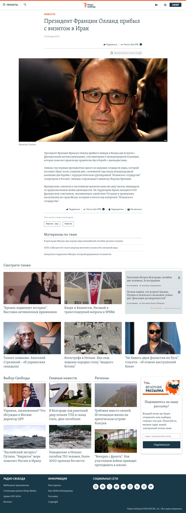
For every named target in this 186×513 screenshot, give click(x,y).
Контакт (7, 502)
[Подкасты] (144, 486)
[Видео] (156, 5)
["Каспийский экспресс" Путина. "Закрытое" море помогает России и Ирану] (24, 437)
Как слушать (54, 485)
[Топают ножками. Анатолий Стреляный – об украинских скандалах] (32, 338)
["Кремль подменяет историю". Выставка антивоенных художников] (32, 288)
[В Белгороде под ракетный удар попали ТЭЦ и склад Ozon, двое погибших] (70, 395)
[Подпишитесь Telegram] (123, 486)
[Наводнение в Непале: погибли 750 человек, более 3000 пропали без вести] (70, 437)
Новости (49, 14)
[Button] (110, 45)
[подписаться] (151, 486)
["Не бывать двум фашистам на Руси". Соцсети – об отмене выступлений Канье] (154, 338)
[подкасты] (165, 5)
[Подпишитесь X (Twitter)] (109, 486)
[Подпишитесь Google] (96, 486)
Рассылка (53, 496)
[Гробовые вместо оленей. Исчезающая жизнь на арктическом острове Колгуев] (116, 395)
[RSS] (137, 486)
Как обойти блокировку (60, 491)
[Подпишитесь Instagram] (130, 486)
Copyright (53, 502)
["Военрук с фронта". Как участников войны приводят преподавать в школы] (116, 441)
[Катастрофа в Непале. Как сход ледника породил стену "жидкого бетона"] (93, 338)
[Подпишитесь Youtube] (116, 486)
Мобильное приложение (16, 485)
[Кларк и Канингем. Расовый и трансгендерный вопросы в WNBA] (93, 288)
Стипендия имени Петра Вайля (19, 491)
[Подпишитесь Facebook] (102, 486)
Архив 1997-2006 (12, 496)
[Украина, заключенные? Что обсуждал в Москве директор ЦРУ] (24, 395)
